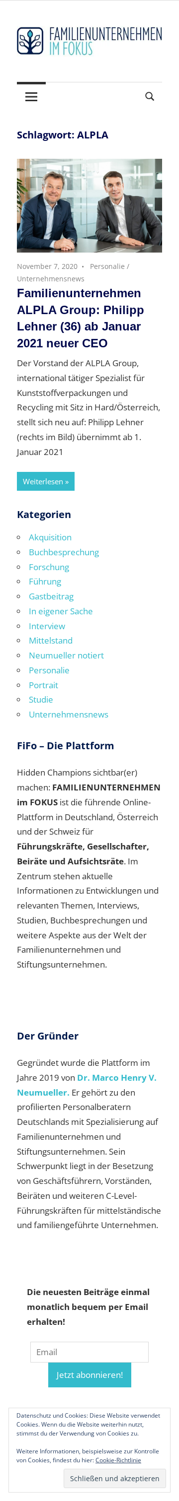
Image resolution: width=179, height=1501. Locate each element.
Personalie (107, 266)
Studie (41, 699)
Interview (47, 626)
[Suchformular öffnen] (150, 95)
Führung (45, 581)
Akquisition (50, 537)
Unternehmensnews (51, 278)
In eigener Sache (61, 611)
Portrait (43, 685)
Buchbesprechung (64, 552)
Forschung (49, 567)
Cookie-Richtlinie (118, 1460)
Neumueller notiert (66, 655)
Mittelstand (51, 640)
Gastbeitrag (51, 596)
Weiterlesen (43, 481)
